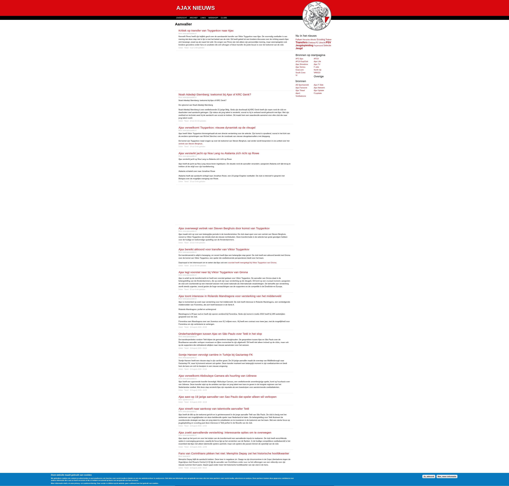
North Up (317, 70)
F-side (316, 67)
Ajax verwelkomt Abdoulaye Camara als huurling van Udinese (218, 375)
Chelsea (311, 42)
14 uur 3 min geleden (197, 146)
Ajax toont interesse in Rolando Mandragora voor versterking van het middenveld (230, 296)
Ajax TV (317, 64)
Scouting (321, 39)
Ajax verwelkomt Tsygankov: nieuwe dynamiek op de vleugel (217, 127)
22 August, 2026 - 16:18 (198, 402)
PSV (328, 42)
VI (296, 75)
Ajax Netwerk (319, 88)
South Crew (300, 72)
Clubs (224, 18)
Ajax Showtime (302, 64)
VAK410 (317, 72)
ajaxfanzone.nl (188, 400)
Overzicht (181, 18)
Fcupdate (318, 93)
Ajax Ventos (300, 67)
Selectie (327, 45)
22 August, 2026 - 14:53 (198, 426)
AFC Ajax (299, 59)
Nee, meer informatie (447, 476)
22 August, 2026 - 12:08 (198, 447)
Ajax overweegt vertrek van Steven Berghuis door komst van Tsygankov (224, 228)
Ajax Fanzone (301, 88)
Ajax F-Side (318, 85)
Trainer (329, 39)
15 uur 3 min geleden (197, 181)
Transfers (302, 42)
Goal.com (300, 70)
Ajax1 (298, 93)
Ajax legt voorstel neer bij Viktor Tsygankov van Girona (213, 272)
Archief (194, 18)
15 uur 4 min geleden (197, 243)
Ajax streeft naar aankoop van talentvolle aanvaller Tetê (214, 408)
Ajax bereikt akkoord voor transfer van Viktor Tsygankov (214, 249)
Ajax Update (319, 90)
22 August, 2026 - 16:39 (198, 390)
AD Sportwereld (302, 85)
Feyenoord (318, 45)
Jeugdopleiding (304, 45)
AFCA (316, 59)
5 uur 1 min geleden (197, 48)
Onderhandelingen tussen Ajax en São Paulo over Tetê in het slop (220, 333)
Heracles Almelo (309, 40)
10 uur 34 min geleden (198, 121)
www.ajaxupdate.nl (189, 33)
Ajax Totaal (300, 90)
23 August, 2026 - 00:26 (198, 369)
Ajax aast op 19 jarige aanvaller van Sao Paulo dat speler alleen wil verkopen (228, 396)
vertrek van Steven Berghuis (190, 144)
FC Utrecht (320, 43)
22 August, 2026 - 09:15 (198, 468)
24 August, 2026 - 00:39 (198, 327)
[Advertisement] (234, 70)
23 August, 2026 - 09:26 (198, 348)
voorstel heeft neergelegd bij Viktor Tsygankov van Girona (252, 263)
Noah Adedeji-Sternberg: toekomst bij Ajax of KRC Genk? (215, 94)
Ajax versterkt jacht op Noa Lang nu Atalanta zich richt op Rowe (219, 153)
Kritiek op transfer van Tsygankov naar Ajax (206, 30)
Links (203, 18)
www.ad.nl (186, 456)
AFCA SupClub (302, 61)
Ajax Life (317, 61)
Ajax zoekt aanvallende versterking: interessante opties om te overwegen (225, 432)
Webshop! (213, 18)
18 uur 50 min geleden (198, 265)
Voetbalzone (301, 96)
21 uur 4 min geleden (197, 289)
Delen (181, 48)
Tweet (186, 48)
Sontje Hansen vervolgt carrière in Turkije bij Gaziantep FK (216, 354)
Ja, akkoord (429, 476)
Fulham (299, 40)
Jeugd (299, 48)
